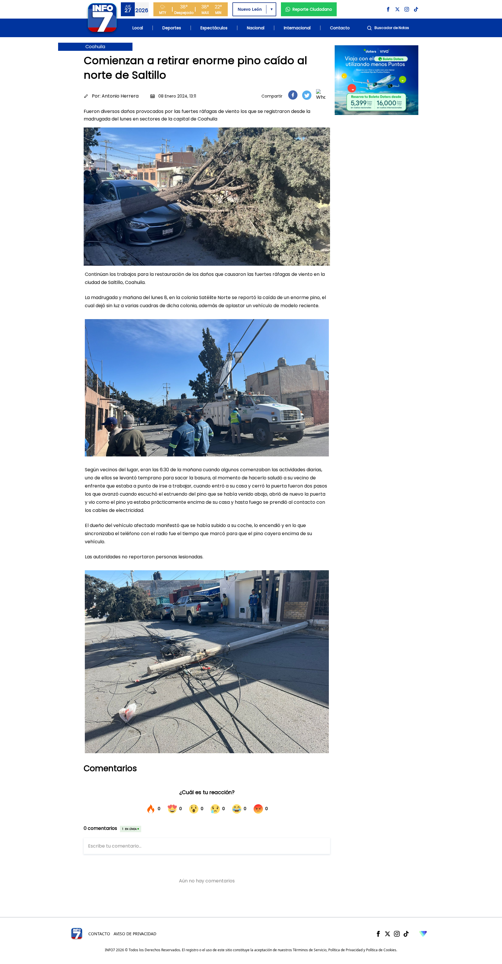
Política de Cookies (381, 949)
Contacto (340, 28)
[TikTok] (406, 934)
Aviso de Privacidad (135, 933)
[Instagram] (397, 934)
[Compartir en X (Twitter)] (306, 95)
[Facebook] (378, 934)
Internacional (297, 28)
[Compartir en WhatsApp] (320, 95)
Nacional (255, 28)
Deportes (171, 28)
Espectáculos (213, 28)
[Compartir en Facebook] (292, 95)
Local (137, 28)
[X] (387, 934)
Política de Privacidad (345, 949)
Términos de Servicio (310, 949)
